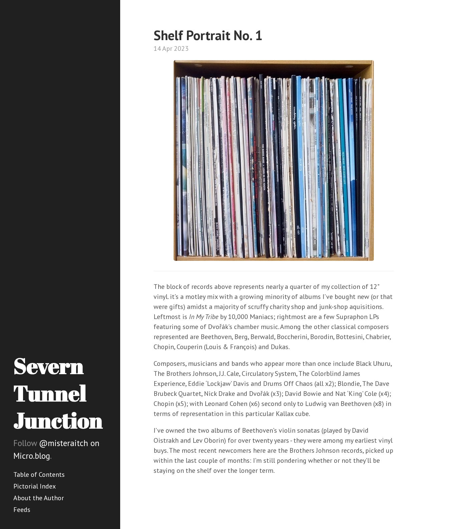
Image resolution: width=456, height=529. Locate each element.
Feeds (21, 509)
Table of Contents (39, 474)
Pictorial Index (34, 486)
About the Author (38, 498)
